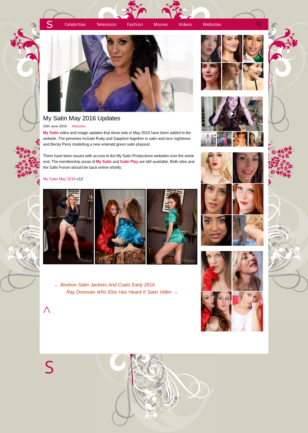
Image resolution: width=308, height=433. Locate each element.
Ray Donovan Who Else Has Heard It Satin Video (122, 292)
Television (106, 24)
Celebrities (75, 24)
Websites (212, 24)
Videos (185, 24)
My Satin (51, 133)
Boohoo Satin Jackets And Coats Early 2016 (104, 284)
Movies (161, 24)
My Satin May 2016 (59, 179)
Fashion (135, 24)
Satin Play (129, 162)
